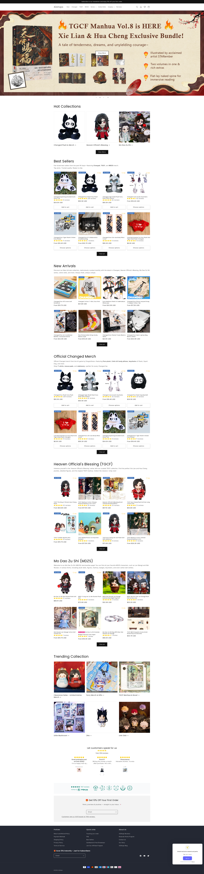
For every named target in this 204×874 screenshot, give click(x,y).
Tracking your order (92, 833)
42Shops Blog (123, 845)
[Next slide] (103, 97)
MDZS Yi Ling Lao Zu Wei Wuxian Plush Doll (89, 597)
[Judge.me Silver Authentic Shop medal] (116, 788)
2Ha (88, 736)
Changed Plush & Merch (64, 145)
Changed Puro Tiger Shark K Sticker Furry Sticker (64, 238)
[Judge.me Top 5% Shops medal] (122, 788)
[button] (93, 7)
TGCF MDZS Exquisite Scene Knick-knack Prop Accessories (137, 632)
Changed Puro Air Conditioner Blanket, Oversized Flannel (63, 335)
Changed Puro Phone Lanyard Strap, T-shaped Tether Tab (138, 302)
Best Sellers (90, 839)
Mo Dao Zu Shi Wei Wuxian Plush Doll (65, 596)
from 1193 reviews (102, 753)
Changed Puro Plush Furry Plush (88, 197)
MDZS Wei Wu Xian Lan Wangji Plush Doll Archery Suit (138, 597)
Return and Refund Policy (62, 833)
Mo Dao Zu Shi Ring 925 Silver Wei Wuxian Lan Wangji (113, 632)
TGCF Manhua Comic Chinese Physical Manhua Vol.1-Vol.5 (87, 502)
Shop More (102, 53)
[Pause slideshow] (107, 97)
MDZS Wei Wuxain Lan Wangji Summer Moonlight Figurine (111, 597)
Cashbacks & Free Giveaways (95, 842)
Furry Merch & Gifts (94, 695)
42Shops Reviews (124, 833)
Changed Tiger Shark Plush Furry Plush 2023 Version (113, 197)
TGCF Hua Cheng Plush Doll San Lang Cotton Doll (138, 502)
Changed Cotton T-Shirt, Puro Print (89, 301)
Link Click (123, 736)
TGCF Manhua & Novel (128, 695)
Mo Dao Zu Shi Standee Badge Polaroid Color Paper (89, 633)
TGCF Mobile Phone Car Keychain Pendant (88, 538)
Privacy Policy (58, 842)
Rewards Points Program (126, 836)
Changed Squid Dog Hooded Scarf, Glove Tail (65, 197)
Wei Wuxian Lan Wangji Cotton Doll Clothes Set (64, 632)
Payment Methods (59, 836)
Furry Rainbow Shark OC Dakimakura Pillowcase (114, 302)
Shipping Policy (59, 839)
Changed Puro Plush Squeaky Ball (137, 395)
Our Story (122, 842)
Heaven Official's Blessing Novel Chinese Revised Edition (112, 502)
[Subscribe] (116, 812)
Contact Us (122, 839)
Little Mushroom (60, 736)
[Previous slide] (96, 97)
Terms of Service (59, 845)
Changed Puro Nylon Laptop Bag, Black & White (137, 335)
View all (102, 254)
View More (102, 152)
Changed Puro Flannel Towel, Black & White (114, 335)
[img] (102, 750)
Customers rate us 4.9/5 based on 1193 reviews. (78, 817)
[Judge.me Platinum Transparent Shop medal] (102, 788)
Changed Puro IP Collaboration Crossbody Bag (88, 238)
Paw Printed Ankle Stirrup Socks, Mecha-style (88, 335)
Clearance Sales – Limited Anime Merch (68, 696)
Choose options (138, 207)
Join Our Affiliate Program (94, 845)
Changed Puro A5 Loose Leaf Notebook (63, 302)
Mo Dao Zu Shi (125, 145)
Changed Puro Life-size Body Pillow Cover (113, 238)
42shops (60, 870)
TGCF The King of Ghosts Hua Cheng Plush (65, 502)
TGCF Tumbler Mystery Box (62, 537)
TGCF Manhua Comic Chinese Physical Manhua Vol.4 (136, 538)
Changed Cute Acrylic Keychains (137, 197)
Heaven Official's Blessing (97, 145)
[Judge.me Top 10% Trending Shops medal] (129, 788)
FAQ (87, 836)
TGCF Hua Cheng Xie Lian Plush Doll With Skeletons (113, 538)
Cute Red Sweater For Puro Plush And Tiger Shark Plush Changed (138, 238)
